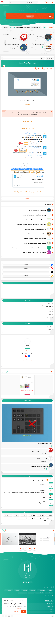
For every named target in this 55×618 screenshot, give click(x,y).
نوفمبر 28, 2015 (18, 114)
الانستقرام (46, 309)
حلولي (27, 345)
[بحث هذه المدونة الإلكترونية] (10, 2)
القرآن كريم (46, 311)
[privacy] (52, 616)
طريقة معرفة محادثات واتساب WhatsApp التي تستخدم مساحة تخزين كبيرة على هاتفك (28, 247)
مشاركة (51, 482)
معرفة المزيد (16, 611)
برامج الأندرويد (8, 515)
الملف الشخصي (28, 359)
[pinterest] (20, 548)
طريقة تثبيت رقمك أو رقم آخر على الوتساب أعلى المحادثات (34, 215)
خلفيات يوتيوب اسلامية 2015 (38, 44)
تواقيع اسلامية (22, 518)
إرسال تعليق (27, 198)
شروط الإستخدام (47, 606)
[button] (4, 66)
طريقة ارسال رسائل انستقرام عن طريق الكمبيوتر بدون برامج (34, 252)
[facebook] (29, 356)
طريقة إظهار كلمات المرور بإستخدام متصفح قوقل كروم (35, 238)
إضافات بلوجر (46, 306)
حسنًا (23, 611)
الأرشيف (49, 329)
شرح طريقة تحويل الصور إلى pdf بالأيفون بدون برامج (35, 229)
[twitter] (25, 548)
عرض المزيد (48, 317)
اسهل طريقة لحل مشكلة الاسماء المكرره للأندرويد (12, 45)
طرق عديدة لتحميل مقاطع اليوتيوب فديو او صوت (12, 35)
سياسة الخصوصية (47, 603)
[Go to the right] (3, 371)
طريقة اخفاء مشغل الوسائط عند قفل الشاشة (37, 233)
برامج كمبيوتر (39, 518)
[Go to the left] (6, 371)
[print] (35, 68)
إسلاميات (46, 303)
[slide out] (52, 2)
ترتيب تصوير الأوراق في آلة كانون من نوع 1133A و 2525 (35, 243)
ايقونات (46, 314)
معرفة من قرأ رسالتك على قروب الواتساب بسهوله (36, 219)
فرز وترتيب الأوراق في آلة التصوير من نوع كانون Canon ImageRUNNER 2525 (31, 224)
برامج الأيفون (48, 518)
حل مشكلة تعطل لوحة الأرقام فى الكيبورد (36, 34)
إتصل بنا (49, 609)
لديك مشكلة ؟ (48, 326)
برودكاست (30, 518)
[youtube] (26, 356)
